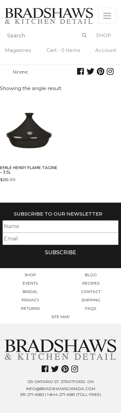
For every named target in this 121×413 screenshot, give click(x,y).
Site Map (60, 316)
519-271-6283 (32, 394)
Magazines (18, 50)
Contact (91, 291)
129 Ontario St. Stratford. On (60, 381)
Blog (91, 274)
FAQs (90, 308)
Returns (30, 308)
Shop (103, 35)
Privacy (30, 299)
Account (105, 50)
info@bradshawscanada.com (60, 388)
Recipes (90, 283)
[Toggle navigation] (107, 16)
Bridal (30, 291)
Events (30, 283)
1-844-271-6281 (61, 394)
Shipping (90, 299)
